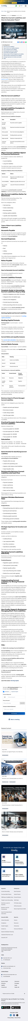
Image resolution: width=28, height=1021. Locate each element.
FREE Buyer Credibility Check (7, 897)
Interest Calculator (5, 920)
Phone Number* (6, 700)
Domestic (7, 691)
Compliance (3, 923)
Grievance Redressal (18, 928)
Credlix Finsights (4, 925)
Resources (16, 923)
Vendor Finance (17, 894)
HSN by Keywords (17, 906)
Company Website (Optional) (9, 706)
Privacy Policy (11, 1017)
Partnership (16, 925)
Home (2, 11)
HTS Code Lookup (17, 903)
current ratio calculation (9, 340)
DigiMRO (3, 985)
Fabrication (17, 981)
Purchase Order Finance (6, 894)
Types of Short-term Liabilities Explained (11, 48)
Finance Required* (7, 694)
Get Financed (14, 713)
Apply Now (14, 2)
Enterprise (3, 983)
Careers (15, 920)
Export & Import (15, 691)
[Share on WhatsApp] (26, 42)
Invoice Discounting (5, 891)
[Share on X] (20, 42)
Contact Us (3, 928)
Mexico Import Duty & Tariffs (20, 908)
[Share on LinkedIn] (22, 42)
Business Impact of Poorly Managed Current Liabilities (14, 54)
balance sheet (4, 79)
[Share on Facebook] (18, 42)
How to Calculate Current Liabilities (10, 49)
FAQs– (5, 58)
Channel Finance (17, 897)
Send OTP (22, 703)
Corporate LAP (4, 937)
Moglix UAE (17, 987)
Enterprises (16, 888)
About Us (16, 917)
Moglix (16, 985)
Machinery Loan (5, 781)
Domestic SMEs (4, 917)
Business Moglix (4, 981)
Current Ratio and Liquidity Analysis (10, 52)
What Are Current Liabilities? (9, 46)
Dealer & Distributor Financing (7, 931)
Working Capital (15, 680)
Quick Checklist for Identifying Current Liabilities (13, 55)
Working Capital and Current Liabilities (11, 51)
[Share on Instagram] (24, 42)
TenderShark (4, 987)
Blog (5, 11)
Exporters (3, 888)
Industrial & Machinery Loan (7, 934)
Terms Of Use (17, 1017)
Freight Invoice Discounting (7, 900)
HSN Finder (16, 900)
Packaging (17, 983)
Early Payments (17, 891)
